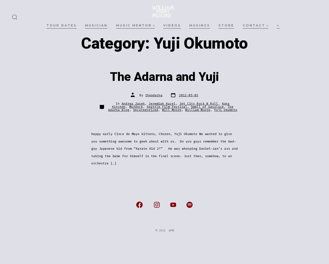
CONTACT (254, 25)
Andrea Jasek (133, 104)
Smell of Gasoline (207, 107)
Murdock (136, 107)
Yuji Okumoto (225, 110)
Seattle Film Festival (167, 107)
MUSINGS (199, 25)
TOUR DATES (61, 25)
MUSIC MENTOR (134, 25)
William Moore (197, 110)
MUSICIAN (96, 25)
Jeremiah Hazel (162, 104)
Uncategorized (145, 110)
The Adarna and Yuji (164, 77)
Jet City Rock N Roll (198, 104)
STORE (226, 25)
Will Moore (171, 110)
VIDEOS (172, 25)
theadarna (154, 95)
